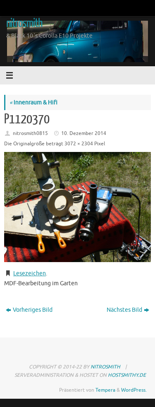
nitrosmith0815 (30, 133)
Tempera (105, 390)
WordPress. (134, 390)
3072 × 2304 (78, 143)
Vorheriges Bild (32, 309)
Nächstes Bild (124, 309)
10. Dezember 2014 (83, 133)
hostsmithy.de (127, 375)
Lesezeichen (29, 273)
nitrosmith (24, 23)
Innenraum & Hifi (33, 102)
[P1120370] (77, 207)
